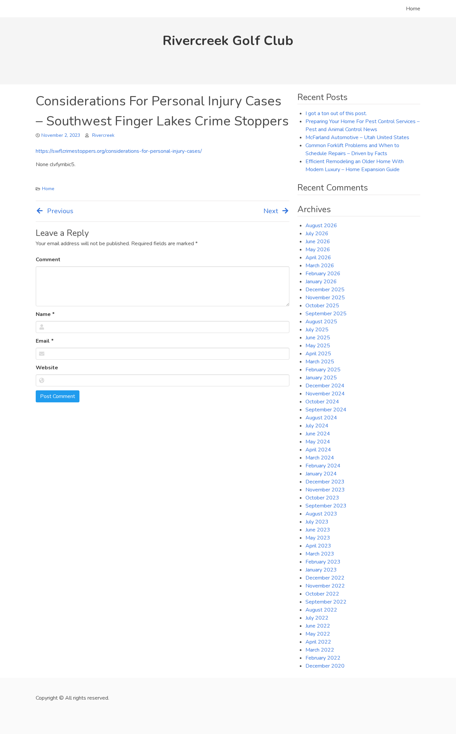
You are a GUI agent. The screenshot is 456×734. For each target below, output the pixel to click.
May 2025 (317, 345)
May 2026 (317, 249)
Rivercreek (103, 135)
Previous (60, 211)
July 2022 (316, 618)
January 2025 (321, 377)
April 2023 (318, 545)
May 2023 (317, 537)
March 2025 (319, 361)
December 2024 (325, 385)
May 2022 (317, 634)
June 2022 (317, 626)
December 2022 (325, 578)
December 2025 (325, 289)
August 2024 (321, 417)
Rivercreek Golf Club (228, 41)
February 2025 (322, 369)
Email (45, 341)
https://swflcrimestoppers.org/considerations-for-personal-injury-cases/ (119, 151)
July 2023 (316, 521)
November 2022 (325, 586)
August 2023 (321, 513)
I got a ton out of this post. (336, 113)
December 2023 (325, 481)
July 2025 (316, 329)
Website (47, 367)
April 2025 (318, 353)
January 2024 (321, 473)
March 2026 (319, 265)
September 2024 (326, 409)
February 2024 (322, 465)
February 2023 (322, 562)
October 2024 (322, 401)
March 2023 (319, 554)
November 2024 (325, 393)
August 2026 (321, 225)
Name (45, 314)
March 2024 (319, 457)
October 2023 (322, 497)
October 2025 (322, 305)
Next (270, 211)
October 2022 (322, 594)
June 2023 (317, 529)
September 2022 (326, 602)
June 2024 (317, 433)
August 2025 (321, 321)
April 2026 (318, 257)
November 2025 (325, 297)
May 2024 (317, 441)
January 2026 (321, 281)
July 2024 (316, 425)
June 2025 (317, 337)
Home (413, 8)
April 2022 (318, 642)
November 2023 (325, 489)
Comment (48, 259)
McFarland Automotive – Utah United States (357, 137)
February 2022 (322, 658)
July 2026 (316, 233)
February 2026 (322, 273)
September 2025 (326, 313)
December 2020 (325, 666)
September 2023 (326, 505)
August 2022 (321, 610)
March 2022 (319, 650)
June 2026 (317, 241)
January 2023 (321, 570)
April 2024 (318, 449)
